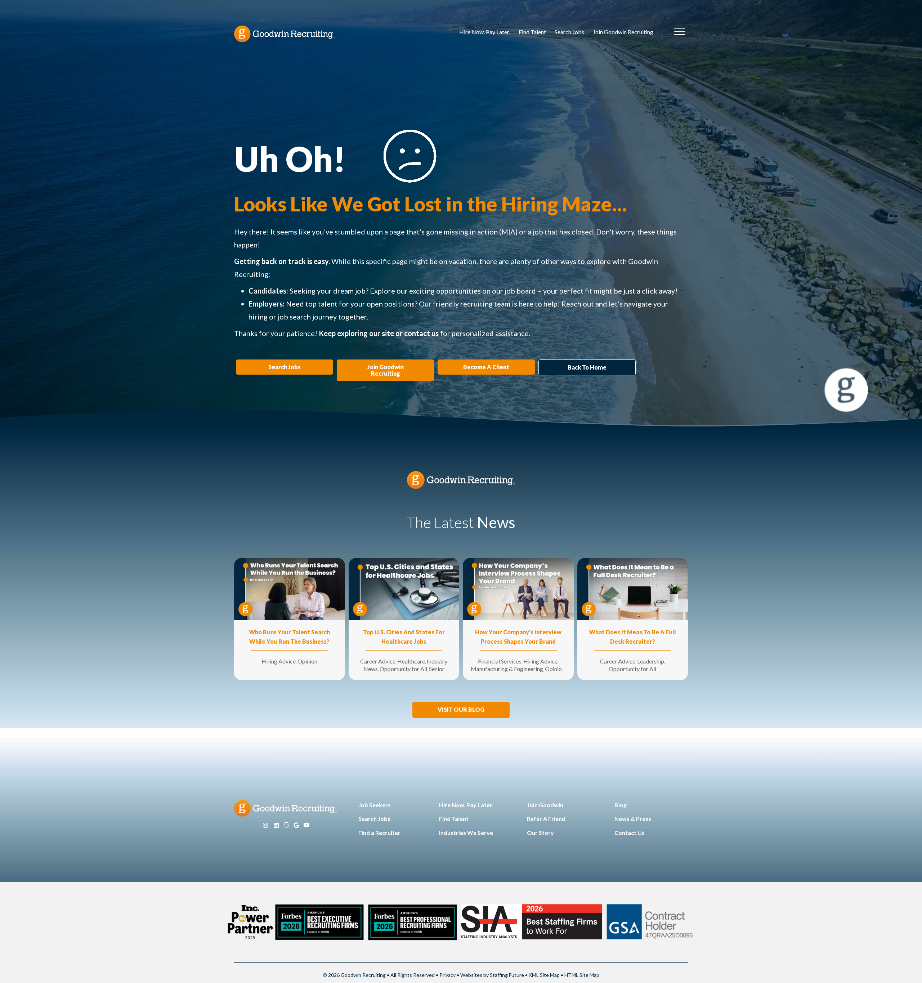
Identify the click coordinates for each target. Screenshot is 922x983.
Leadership (650, 661)
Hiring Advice (278, 661)
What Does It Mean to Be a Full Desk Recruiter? (632, 637)
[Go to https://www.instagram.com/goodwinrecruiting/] (265, 825)
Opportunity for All (403, 668)
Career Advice (377, 661)
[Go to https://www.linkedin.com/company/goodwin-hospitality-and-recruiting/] (276, 825)
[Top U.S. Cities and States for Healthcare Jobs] (404, 588)
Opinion (307, 661)
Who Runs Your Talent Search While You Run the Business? (289, 637)
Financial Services (500, 661)
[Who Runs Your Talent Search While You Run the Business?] (289, 588)
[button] (461, 710)
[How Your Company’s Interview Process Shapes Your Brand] (518, 588)
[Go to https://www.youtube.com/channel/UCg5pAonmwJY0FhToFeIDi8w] (306, 825)
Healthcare (411, 661)
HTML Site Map (581, 975)
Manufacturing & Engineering (507, 668)
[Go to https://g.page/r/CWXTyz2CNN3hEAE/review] (296, 825)
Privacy (447, 975)
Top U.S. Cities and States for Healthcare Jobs (404, 637)
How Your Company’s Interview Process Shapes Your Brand (518, 637)
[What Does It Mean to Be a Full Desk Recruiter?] (632, 588)
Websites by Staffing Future (492, 975)
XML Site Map (544, 975)
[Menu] (679, 32)
